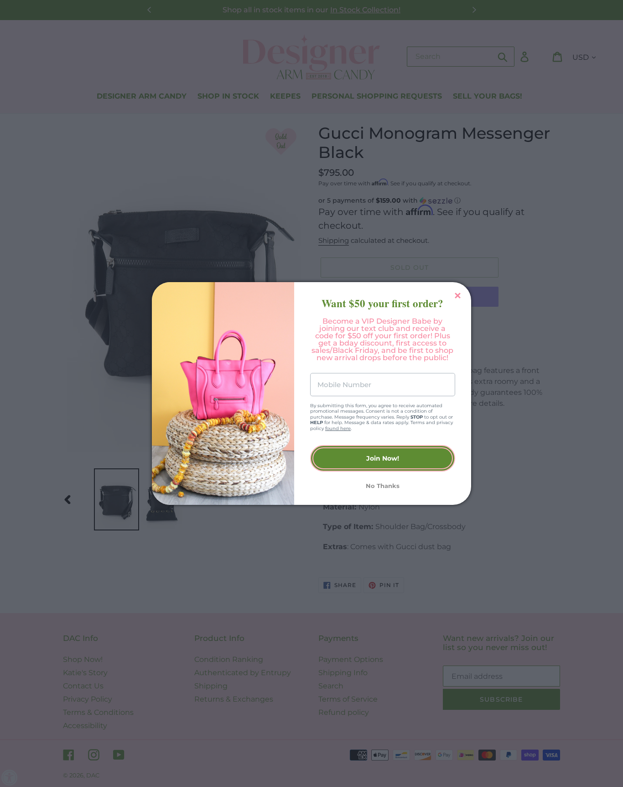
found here (338, 428)
